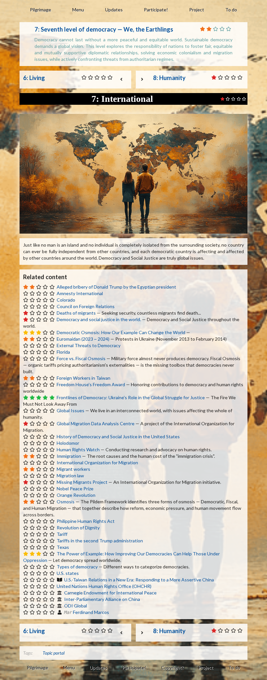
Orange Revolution (76, 495)
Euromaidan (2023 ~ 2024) (83, 339)
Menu (78, 9)
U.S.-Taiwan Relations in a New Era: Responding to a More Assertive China (139, 579)
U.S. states (68, 573)
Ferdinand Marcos (91, 612)
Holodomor (68, 443)
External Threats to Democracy (88, 345)
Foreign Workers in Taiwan (83, 378)
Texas (63, 547)
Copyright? (172, 667)
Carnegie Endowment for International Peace (110, 592)
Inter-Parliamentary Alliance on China (102, 599)
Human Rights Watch (78, 449)
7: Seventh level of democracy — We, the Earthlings (104, 29)
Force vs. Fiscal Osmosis (81, 358)
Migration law (70, 475)
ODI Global (75, 605)
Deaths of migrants (76, 313)
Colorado (66, 300)
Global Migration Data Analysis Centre (95, 423)
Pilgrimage (40, 9)
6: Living (34, 77)
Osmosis (66, 501)
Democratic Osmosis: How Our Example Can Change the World (121, 332)
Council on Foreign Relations (86, 306)
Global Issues (70, 410)
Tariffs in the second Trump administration (100, 540)
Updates (114, 9)
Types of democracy (77, 566)
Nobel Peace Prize (75, 488)
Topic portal (53, 653)
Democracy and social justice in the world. (99, 319)
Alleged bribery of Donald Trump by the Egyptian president (116, 287)
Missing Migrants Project (82, 482)
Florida (63, 352)
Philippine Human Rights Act (86, 521)
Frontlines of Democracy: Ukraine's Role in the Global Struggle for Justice (131, 397)
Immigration (69, 456)
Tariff (62, 534)
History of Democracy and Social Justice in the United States (118, 436)
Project (196, 9)
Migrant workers (73, 469)
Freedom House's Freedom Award (91, 384)
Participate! (156, 9)
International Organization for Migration (97, 462)
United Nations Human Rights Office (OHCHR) (104, 586)
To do (231, 9)
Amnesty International (80, 293)
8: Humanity (169, 77)
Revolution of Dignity (78, 527)
